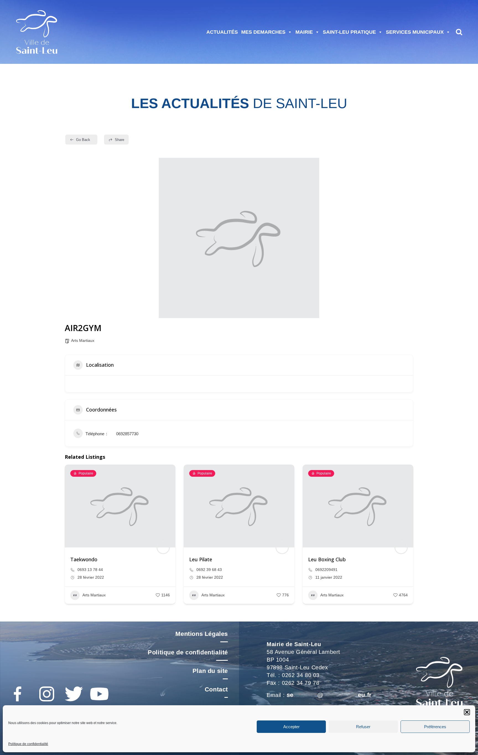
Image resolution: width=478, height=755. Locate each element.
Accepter (291, 726)
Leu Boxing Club (327, 559)
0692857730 (127, 433)
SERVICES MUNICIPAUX (415, 32)
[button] (467, 712)
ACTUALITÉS (222, 32)
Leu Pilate (200, 559)
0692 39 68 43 (209, 569)
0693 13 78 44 (90, 569)
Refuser (363, 726)
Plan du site (210, 670)
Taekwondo (83, 559)
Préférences (435, 726)
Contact (216, 689)
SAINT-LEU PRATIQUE (349, 32)
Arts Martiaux (82, 340)
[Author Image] (163, 547)
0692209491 (326, 569)
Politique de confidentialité (28, 744)
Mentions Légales (201, 633)
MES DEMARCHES (263, 32)
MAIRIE (304, 32)
